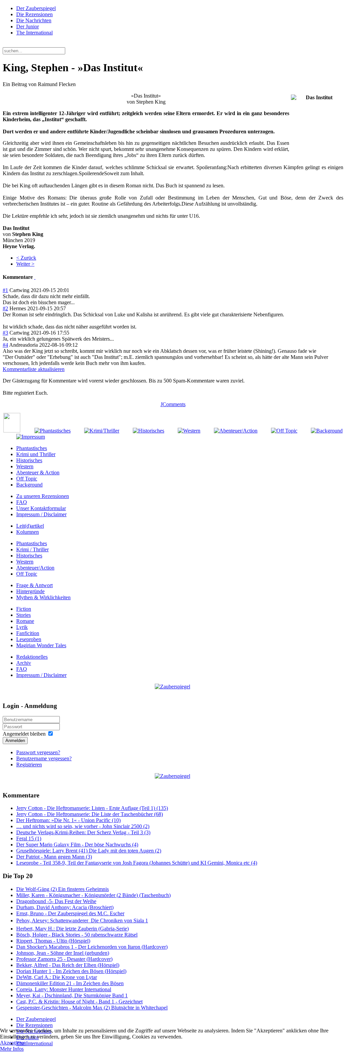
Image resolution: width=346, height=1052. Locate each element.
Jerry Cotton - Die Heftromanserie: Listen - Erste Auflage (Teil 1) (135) (92, 808)
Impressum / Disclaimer (41, 514)
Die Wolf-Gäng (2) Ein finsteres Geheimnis (62, 889)
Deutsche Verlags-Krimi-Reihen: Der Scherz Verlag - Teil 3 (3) (83, 832)
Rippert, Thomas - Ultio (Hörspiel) (53, 941)
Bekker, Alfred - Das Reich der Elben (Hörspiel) (67, 965)
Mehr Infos (12, 1049)
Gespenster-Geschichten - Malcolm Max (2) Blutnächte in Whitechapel (92, 1007)
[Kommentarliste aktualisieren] (34, 277)
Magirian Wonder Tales (41, 645)
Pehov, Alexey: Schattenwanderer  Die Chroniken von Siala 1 (82, 920)
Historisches (29, 460)
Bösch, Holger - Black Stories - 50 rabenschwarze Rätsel (77, 935)
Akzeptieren (13, 1043)
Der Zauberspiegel (36, 8)
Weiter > (25, 264)
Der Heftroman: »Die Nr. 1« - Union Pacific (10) (68, 820)
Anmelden (15, 740)
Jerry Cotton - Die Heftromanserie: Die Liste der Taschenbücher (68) (89, 814)
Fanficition (27, 633)
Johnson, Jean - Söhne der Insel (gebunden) (62, 953)
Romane (25, 621)
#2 (5, 308)
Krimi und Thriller (35, 454)
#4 (5, 345)
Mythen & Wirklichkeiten (43, 597)
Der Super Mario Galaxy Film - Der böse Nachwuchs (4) (77, 844)
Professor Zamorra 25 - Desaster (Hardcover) (64, 959)
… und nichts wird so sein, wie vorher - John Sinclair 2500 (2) (82, 826)
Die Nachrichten (33, 20)
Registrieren (29, 764)
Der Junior (27, 26)
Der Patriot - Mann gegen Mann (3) (54, 857)
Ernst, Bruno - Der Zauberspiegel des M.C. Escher (70, 913)
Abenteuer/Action (35, 568)
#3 (5, 333)
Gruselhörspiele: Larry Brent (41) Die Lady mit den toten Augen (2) (88, 850)
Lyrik (22, 627)
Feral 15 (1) (28, 838)
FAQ (21, 502)
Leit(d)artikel (30, 526)
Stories (23, 615)
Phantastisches (31, 448)
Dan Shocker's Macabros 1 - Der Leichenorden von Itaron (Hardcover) (92, 947)
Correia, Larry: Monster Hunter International (63, 989)
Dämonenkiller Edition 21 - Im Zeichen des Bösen (70, 983)
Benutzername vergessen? (44, 758)
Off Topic (26, 478)
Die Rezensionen (34, 14)
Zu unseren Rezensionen (42, 496)
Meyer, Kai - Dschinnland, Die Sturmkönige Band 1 (72, 995)
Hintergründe (30, 591)
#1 (5, 290)
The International (34, 32)
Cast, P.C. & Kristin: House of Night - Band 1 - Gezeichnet (79, 1001)
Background (29, 485)
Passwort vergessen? (38, 752)
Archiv (23, 663)
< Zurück (26, 258)
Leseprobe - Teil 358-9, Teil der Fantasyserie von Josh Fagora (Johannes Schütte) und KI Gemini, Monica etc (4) (136, 863)
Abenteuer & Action (37, 472)
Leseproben (28, 639)
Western (24, 466)
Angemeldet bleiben (24, 734)
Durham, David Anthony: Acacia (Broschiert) (65, 907)
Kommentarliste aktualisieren (34, 369)
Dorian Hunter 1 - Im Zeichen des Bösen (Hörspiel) (71, 971)
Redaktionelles (32, 657)
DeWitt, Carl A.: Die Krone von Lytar (56, 977)
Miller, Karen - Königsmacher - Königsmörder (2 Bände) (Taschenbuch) (93, 895)
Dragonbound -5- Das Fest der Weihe (56, 901)
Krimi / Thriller (32, 549)
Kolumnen (27, 532)
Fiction (23, 609)
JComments (173, 404)
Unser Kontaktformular (41, 508)
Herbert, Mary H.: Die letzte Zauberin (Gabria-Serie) (72, 928)
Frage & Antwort (34, 585)
